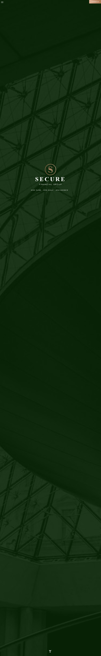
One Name (36, 190)
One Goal (48, 190)
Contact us (95, 1)
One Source (62, 190)
